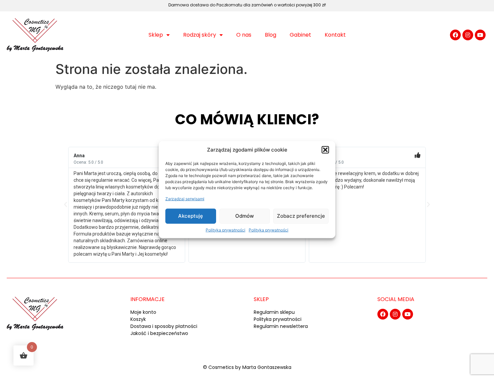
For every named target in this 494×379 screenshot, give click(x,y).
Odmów (244, 216)
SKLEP (261, 299)
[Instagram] (467, 35)
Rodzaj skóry (199, 35)
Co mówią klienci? (247, 119)
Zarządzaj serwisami (184, 198)
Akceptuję (190, 216)
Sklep (156, 35)
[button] (325, 149)
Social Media (395, 299)
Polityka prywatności (225, 229)
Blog (270, 35)
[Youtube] (480, 35)
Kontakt (335, 35)
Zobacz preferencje (301, 216)
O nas (243, 35)
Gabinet (300, 35)
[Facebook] (455, 35)
